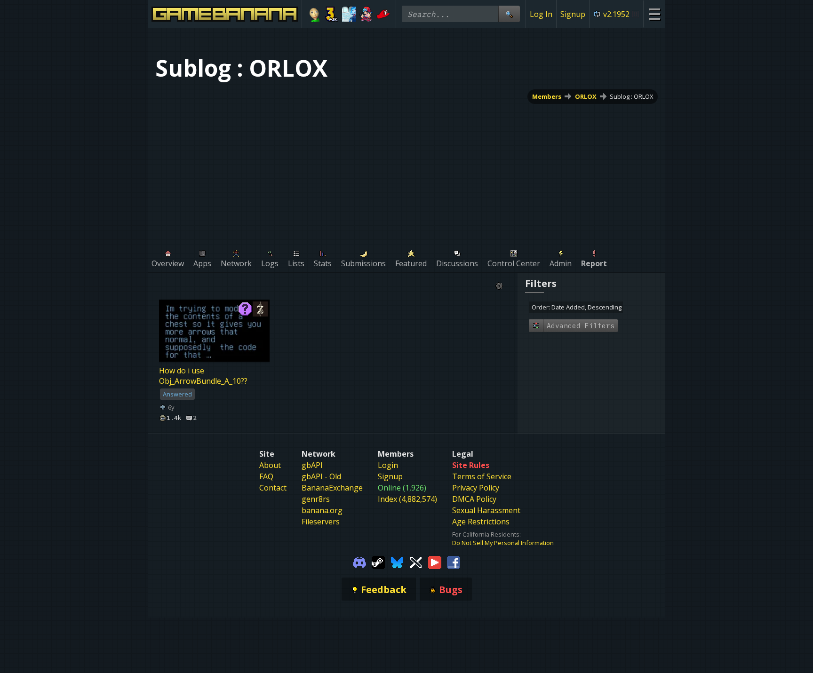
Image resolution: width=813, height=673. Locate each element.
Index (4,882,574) (407, 499)
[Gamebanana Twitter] (415, 562)
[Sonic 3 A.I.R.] (332, 14)
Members (546, 96)
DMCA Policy (474, 499)
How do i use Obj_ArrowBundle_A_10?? (203, 375)
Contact (273, 488)
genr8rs (316, 499)
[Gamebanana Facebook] (453, 562)
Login (388, 465)
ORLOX (586, 96)
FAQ (266, 476)
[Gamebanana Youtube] (434, 562)
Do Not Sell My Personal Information (503, 542)
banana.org (322, 510)
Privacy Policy (475, 488)
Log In (541, 14)
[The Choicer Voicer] (349, 14)
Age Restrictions (481, 521)
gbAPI (312, 465)
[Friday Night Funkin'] (366, 14)
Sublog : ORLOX (631, 96)
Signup (572, 14)
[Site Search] (509, 14)
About (270, 465)
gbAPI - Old (321, 476)
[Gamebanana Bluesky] (397, 562)
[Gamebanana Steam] (378, 562)
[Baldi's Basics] (314, 14)
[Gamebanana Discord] (359, 562)
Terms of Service (481, 476)
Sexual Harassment (486, 510)
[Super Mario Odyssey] (383, 14)
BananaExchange (332, 488)
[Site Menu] (654, 14)
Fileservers (321, 521)
